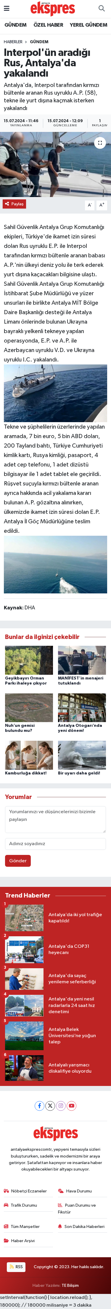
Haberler (13, 42)
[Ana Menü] (6, 8)
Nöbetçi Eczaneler (29, 1191)
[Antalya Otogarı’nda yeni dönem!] (82, 707)
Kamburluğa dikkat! (25, 773)
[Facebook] (39, 1106)
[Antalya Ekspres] (52, 9)
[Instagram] (61, 1106)
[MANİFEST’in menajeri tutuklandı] (82, 660)
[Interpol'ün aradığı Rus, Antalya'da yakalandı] (55, 164)
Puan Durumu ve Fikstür (77, 1208)
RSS (19, 1267)
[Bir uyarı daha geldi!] (82, 755)
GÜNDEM (15, 25)
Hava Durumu (79, 1191)
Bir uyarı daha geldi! (79, 773)
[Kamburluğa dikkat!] (29, 755)
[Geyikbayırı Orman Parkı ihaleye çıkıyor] (29, 660)
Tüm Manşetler (25, 1226)
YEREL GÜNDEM (88, 25)
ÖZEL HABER (48, 25)
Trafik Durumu (24, 1205)
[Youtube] (71, 1106)
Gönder (18, 860)
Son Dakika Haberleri (84, 1226)
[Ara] (101, 9)
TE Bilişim (70, 1285)
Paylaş (18, 204)
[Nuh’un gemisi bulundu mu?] (29, 707)
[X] (50, 1106)
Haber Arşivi (23, 1241)
